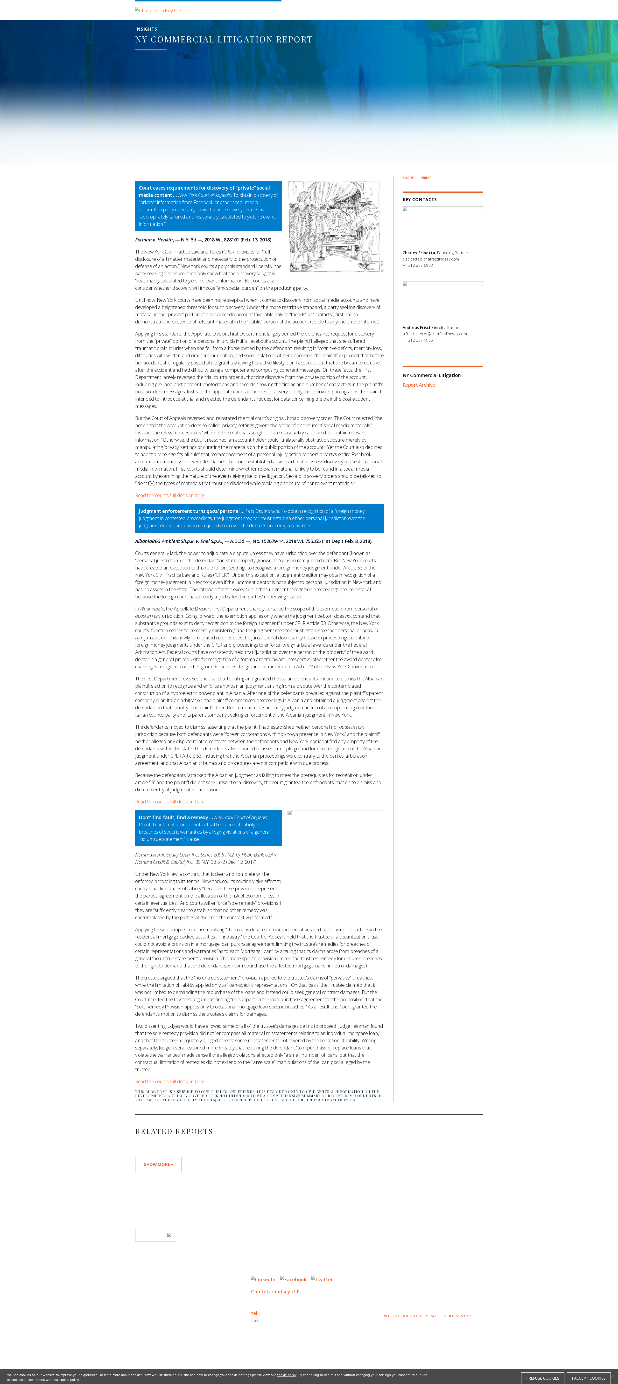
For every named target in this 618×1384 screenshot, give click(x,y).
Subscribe (152, 1235)
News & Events (157, 1317)
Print (426, 177)
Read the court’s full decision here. (170, 495)
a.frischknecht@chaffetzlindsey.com (435, 333)
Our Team (149, 1289)
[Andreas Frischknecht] (443, 284)
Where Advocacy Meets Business (236, 9)
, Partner (432, 327)
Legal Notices (185, 1348)
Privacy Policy (149, 1348)
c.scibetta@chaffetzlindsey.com (431, 259)
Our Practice (155, 1299)
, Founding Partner (436, 252)
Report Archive (419, 385)
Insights (148, 1308)
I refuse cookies (542, 1378)
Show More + (158, 1164)
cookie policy (286, 1375)
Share (408, 177)
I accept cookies (589, 1378)
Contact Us (152, 1327)
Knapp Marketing (181, 1358)
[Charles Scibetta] (443, 209)
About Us (149, 1280)
